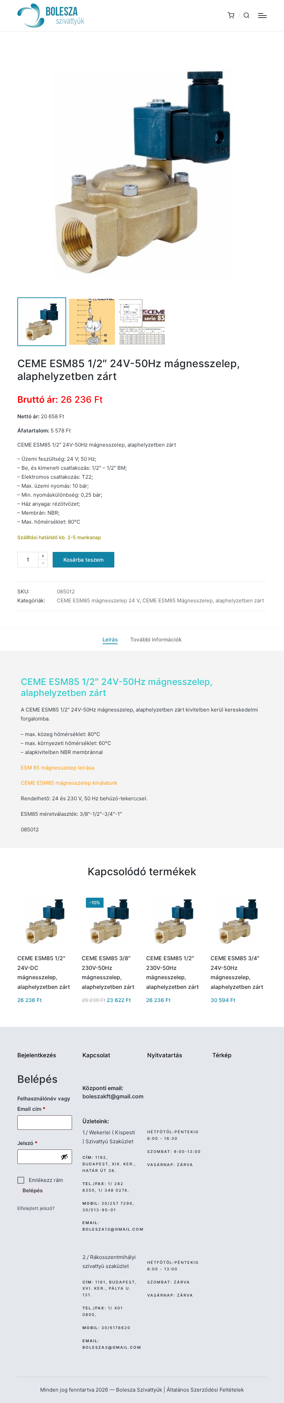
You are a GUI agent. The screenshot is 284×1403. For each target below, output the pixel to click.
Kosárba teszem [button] (45, 947)
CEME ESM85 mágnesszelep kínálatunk (69, 783)
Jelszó (38, 1142)
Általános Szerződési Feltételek (205, 1389)
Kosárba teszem (83, 559)
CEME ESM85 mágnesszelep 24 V (98, 600)
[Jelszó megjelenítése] (64, 1157)
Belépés (33, 1190)
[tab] (110, 639)
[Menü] (262, 15)
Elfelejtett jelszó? (36, 1208)
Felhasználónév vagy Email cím (43, 1103)
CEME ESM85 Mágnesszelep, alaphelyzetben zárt (203, 600)
